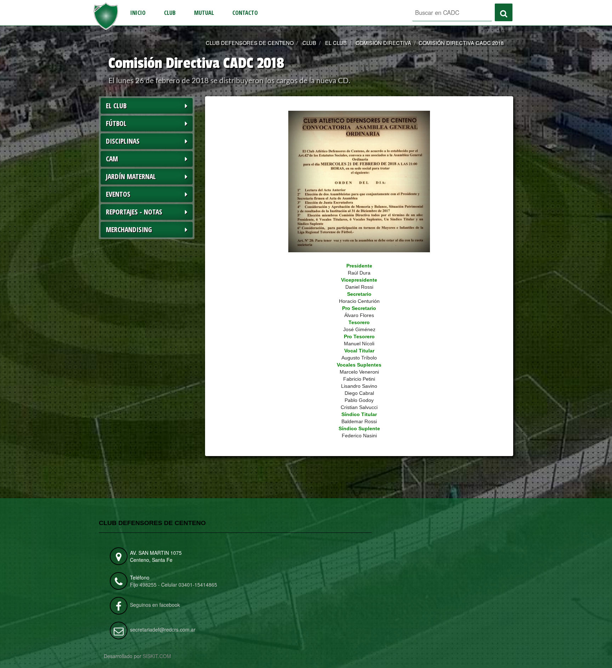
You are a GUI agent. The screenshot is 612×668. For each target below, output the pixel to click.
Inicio (138, 12)
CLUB (170, 12)
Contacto (245, 12)
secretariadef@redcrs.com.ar (163, 629)
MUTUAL (204, 12)
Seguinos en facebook (155, 604)
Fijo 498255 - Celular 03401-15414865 (173, 584)
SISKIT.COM (157, 656)
